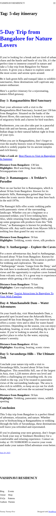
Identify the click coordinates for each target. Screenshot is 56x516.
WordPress (52, 512)
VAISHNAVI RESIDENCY (12, 3)
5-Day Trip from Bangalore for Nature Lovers (26, 38)
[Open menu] (54, 3)
